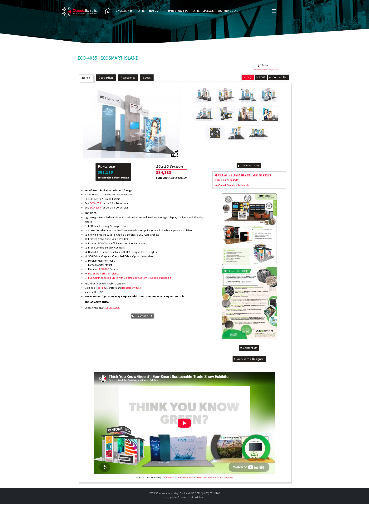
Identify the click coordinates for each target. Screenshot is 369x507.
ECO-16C (104, 269)
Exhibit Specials (203, 11)
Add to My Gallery (250, 165)
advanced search (260, 70)
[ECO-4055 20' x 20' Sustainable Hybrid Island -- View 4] (269, 94)
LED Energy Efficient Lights (103, 274)
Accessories (128, 78)
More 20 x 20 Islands (226, 180)
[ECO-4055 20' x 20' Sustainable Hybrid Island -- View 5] (204, 113)
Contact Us (279, 77)
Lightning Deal (228, 11)
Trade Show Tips (177, 11)
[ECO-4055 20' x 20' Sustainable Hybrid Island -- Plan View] (215, 132)
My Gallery (124, 11)
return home (273, 70)
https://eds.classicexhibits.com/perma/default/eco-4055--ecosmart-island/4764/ (198, 477)
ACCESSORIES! (112, 308)
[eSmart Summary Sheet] (249, 229)
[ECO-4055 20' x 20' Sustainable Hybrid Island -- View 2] (226, 94)
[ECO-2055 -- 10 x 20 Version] (258, 132)
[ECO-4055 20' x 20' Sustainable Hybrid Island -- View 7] (247, 113)
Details (86, 78)
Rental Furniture (131, 288)
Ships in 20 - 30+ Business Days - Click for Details (243, 175)
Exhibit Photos (148, 11)
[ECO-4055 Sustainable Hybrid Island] (204, 94)
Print (262, 77)
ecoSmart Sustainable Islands (232, 185)
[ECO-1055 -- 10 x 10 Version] (236, 132)
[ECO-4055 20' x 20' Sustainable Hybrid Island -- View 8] (269, 113)
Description (106, 78)
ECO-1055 (95, 203)
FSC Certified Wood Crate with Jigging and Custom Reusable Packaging (129, 278)
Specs (147, 78)
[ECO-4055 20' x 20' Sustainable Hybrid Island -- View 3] (131, 122)
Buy (249, 77)
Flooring (100, 288)
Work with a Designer (250, 359)
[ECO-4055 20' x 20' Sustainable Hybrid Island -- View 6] (226, 113)
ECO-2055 (95, 208)
